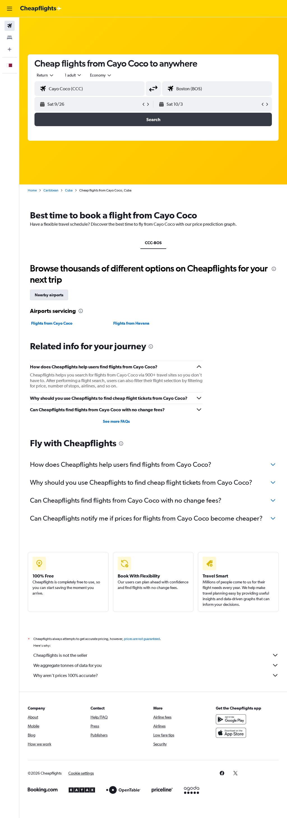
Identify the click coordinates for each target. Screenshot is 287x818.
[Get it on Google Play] (231, 719)
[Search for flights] (9, 25)
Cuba (69, 190)
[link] (222, 773)
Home (32, 190)
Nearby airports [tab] (49, 295)
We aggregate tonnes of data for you (67, 665)
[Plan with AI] (9, 49)
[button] (9, 9)
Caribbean (50, 190)
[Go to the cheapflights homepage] (41, 8)
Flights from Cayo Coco (51, 323)
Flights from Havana (131, 323)
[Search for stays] (9, 37)
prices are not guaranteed (142, 639)
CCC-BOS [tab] (153, 243)
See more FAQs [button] (116, 421)
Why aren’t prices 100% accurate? (65, 675)
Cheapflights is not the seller (60, 655)
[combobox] (101, 75)
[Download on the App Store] (231, 733)
